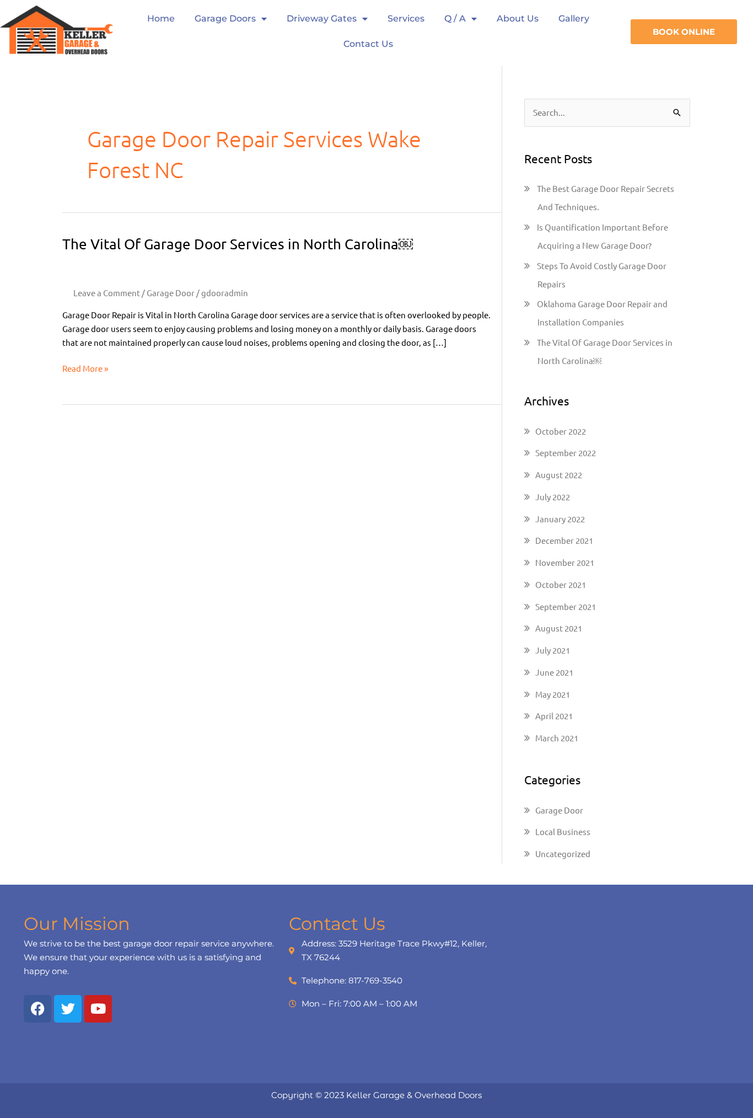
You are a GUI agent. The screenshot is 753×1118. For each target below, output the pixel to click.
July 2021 (552, 650)
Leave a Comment (106, 292)
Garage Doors (225, 18)
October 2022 (560, 431)
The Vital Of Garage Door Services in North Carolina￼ (237, 244)
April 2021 (554, 715)
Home (161, 18)
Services (406, 18)
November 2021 (564, 562)
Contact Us (368, 44)
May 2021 (552, 694)
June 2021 (554, 672)
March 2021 (556, 737)
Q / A (455, 18)
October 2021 (560, 584)
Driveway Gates (322, 18)
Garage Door (171, 292)
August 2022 (558, 474)
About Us (518, 18)
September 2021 (565, 606)
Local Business (562, 831)
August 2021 (558, 628)
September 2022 (565, 452)
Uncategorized (562, 853)
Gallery (573, 18)
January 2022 (560, 518)
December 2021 (564, 540)
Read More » (85, 367)
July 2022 (552, 496)
